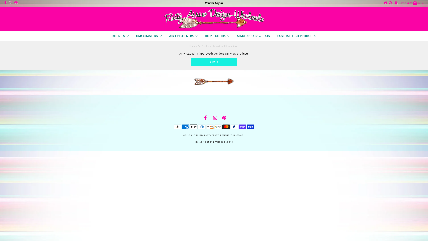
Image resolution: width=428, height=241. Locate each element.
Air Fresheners (181, 36)
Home (192, 46)
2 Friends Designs (223, 142)
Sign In (214, 62)
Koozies (119, 36)
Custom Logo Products (296, 36)
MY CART (410, 3)
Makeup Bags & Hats (253, 36)
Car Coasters (147, 36)
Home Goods (215, 36)
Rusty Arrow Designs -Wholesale (223, 135)
